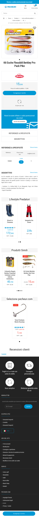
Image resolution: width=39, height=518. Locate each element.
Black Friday (6, 483)
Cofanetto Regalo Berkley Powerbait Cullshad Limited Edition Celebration (10, 273)
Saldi (4, 477)
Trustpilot (3, 354)
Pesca (9, 18)
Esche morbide (16, 20)
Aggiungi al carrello (20, 93)
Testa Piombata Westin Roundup (20, 321)
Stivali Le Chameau (10, 221)
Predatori (16, 18)
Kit (23, 20)
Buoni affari (6, 480)
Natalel (5, 486)
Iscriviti (28, 406)
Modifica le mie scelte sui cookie (11, 460)
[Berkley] (19, 76)
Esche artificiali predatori (28, 18)
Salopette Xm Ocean (29, 221)
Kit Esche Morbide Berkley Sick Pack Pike (29, 273)
